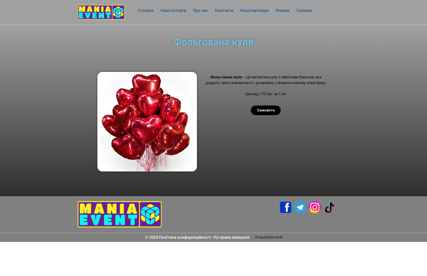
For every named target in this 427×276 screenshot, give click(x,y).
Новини (283, 10)
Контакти (224, 10)
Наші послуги (173, 10)
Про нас (200, 10)
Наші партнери (254, 10)
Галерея (304, 10)
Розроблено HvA (269, 237)
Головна (146, 10)
